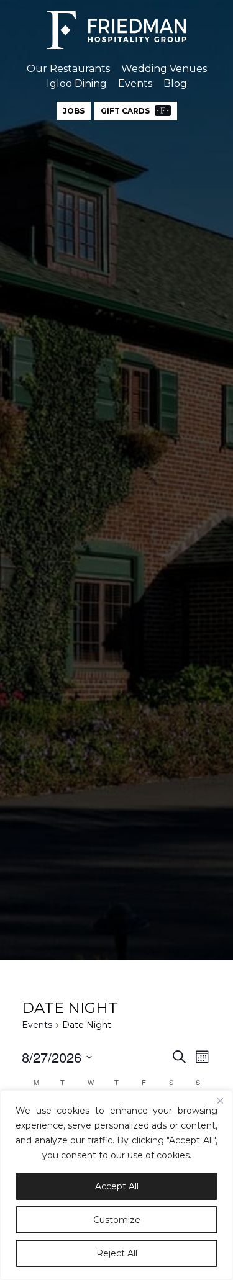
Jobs (74, 110)
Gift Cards (126, 110)
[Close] (219, 1100)
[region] (116, 1185)
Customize (116, 1219)
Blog (175, 83)
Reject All (116, 1253)
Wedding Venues (164, 68)
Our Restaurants (68, 68)
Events (135, 83)
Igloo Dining (77, 83)
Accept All (117, 1186)
